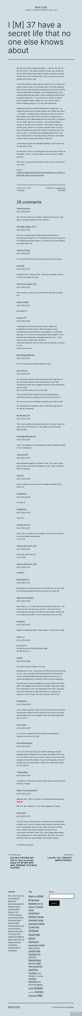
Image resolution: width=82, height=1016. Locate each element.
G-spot (32, 927)
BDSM (40, 896)
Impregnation (34, 945)
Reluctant (33, 981)
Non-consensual (35, 966)
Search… (52, 892)
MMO (39, 963)
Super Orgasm (31, 992)
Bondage (33, 903)
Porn (35, 969)
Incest (42, 945)
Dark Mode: (74, 1014)
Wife (64, 190)
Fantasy (33, 916)
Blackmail (35, 900)
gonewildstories (60, 188)
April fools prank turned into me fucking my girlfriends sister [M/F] (16, 928)
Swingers (39, 992)
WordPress (70, 1007)
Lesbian (32, 951)
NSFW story (41, 7)
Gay (37, 927)
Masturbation (35, 960)
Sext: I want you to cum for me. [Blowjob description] (16, 898)
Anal (31, 896)
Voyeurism (33, 995)
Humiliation (34, 942)
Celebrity (32, 907)
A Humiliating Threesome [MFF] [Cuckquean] (14, 947)
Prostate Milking (39, 976)
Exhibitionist (34, 913)
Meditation (32, 963)
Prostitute (32, 979)
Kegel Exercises (34, 948)
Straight (38, 988)
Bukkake (40, 904)
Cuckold (39, 907)
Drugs (31, 910)
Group (32, 934)
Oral (31, 969)
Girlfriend (33, 930)
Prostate (32, 973)
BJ (30, 900)
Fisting (41, 923)
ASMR (35, 896)
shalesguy (21, 190)
